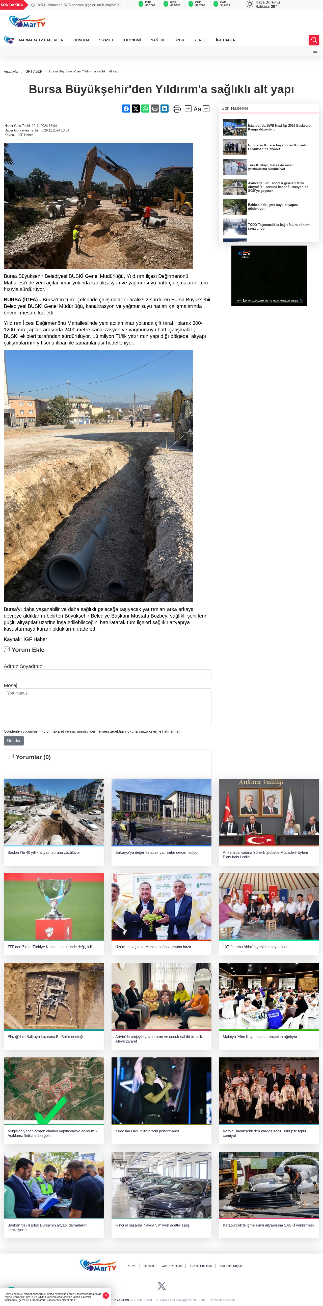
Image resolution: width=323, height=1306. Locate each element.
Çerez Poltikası (172, 1266)
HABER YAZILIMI (117, 1300)
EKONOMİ (132, 40)
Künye (132, 1266)
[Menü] (315, 51)
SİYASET (106, 40)
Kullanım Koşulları (232, 1266)
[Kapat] (106, 1295)
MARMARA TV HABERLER (41, 40)
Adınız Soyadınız (23, 666)
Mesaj (10, 685)
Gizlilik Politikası (201, 1266)
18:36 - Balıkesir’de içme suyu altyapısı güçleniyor (75, 5)
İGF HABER (225, 40)
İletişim (149, 1266)
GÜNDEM (81, 40)
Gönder (13, 740)
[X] (161, 1286)
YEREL (200, 40)
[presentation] (124, 4)
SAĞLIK (157, 40)
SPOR (179, 40)
